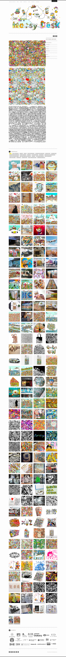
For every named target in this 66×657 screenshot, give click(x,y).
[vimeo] (15, 652)
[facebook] (11, 652)
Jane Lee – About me (12, 1)
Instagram (37, 1)
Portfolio (25, 1)
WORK (18, 1)
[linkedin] (17, 652)
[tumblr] (18, 652)
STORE (29, 1)
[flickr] (13, 652)
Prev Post (53, 36)
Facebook (32, 1)
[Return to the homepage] (35, 17)
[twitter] (10, 652)
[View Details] (26, 425)
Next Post (55, 36)
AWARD (21, 1)
